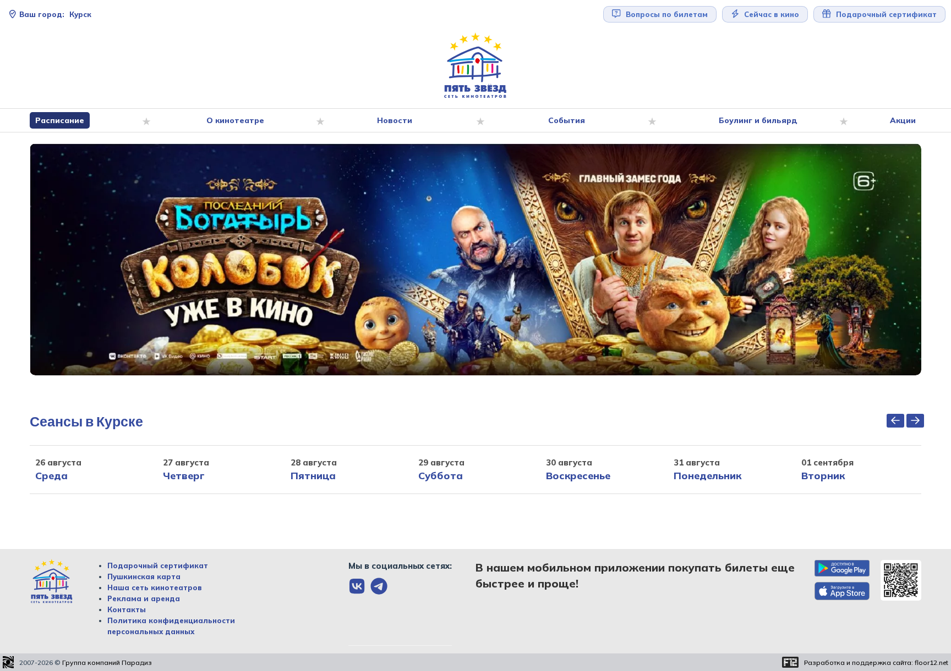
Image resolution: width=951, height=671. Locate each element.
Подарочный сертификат (157, 565)
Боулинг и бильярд (758, 120)
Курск (55, 14)
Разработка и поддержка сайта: (876, 662)
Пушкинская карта (144, 576)
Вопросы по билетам (666, 14)
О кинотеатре (235, 120)
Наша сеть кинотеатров (154, 587)
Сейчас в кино (770, 14)
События (566, 120)
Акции (903, 120)
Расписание (59, 120)
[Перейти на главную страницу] (475, 65)
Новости (394, 120)
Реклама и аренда (143, 598)
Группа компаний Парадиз (107, 662)
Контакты (126, 609)
